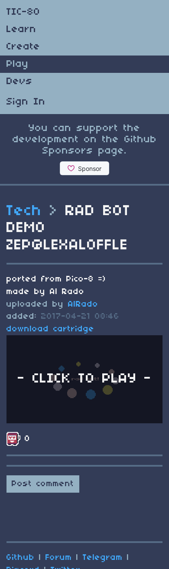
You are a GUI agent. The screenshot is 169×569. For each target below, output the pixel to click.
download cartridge (50, 329)
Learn (21, 29)
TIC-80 (23, 12)
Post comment (43, 484)
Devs (19, 81)
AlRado (83, 304)
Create (23, 47)
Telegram (103, 557)
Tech (24, 211)
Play (17, 64)
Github (20, 557)
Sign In (26, 102)
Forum (59, 557)
